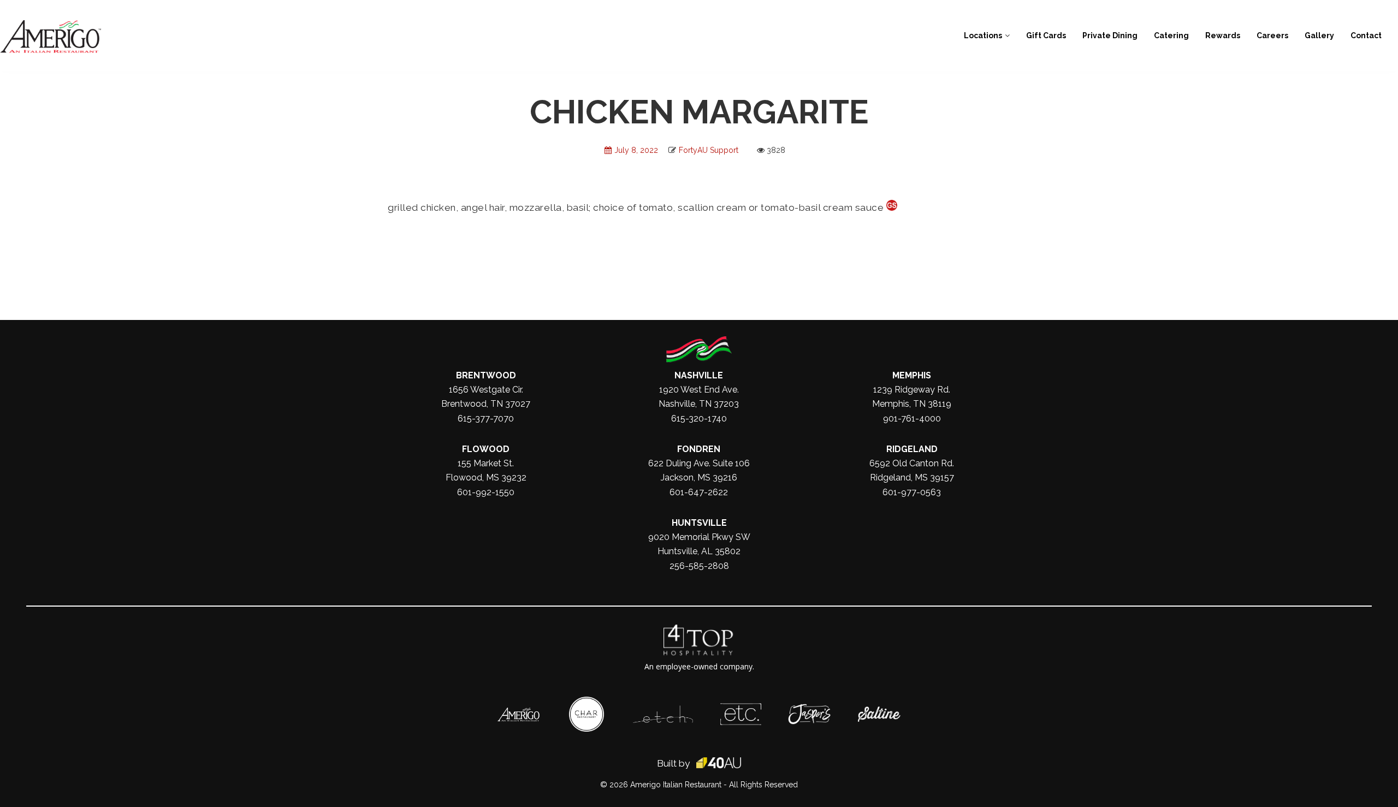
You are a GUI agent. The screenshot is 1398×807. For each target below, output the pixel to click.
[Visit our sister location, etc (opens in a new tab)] (740, 708)
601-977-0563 (911, 492)
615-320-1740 (699, 418)
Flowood (486, 449)
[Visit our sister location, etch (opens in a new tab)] (663, 711)
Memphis (911, 375)
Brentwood (486, 375)
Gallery (1319, 35)
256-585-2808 (699, 566)
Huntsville (699, 523)
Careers (1272, 35)
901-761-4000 (912, 418)
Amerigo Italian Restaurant (675, 784)
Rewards (1222, 35)
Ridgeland (912, 449)
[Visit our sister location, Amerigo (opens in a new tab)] (518, 713)
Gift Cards (1046, 35)
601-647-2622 (699, 492)
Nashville (698, 375)
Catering (1171, 35)
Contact (1366, 35)
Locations (983, 35)
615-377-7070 (486, 418)
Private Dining (1110, 35)
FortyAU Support (708, 150)
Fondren (698, 449)
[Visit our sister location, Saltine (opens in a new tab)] (879, 712)
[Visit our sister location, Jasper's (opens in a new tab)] (809, 709)
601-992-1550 (485, 492)
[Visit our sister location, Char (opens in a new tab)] (586, 702)
